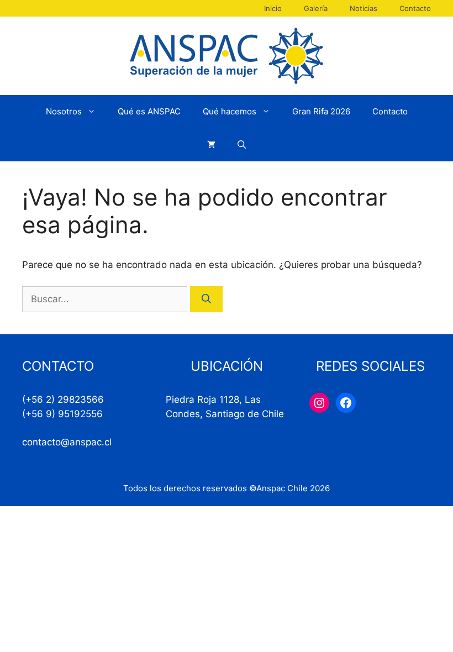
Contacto (415, 8)
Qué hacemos (229, 111)
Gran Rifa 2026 (321, 111)
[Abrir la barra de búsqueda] (242, 144)
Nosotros (64, 111)
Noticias (363, 8)
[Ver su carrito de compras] (211, 144)
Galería (316, 8)
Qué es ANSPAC (149, 111)
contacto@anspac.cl (67, 442)
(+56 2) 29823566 (63, 399)
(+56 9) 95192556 (62, 413)
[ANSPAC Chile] (226, 55)
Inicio (273, 8)
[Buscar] (206, 299)
